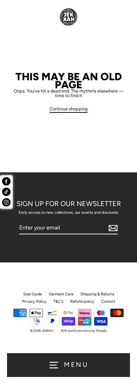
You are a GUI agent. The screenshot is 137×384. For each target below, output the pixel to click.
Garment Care (61, 294)
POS (64, 330)
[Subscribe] (112, 227)
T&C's (58, 301)
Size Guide (32, 294)
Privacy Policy (34, 301)
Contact (108, 301)
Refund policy (82, 301)
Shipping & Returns (97, 294)
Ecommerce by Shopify (90, 330)
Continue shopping (68, 109)
